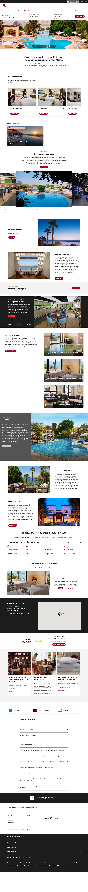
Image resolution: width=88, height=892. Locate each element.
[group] (44, 312)
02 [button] (62, 457)
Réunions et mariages (76, 5)
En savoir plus (44, 167)
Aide (13, 867)
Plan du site (9, 867)
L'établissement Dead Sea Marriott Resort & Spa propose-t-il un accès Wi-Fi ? (38, 767)
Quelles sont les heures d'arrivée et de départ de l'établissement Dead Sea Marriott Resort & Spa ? (42, 750)
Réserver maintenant (10, 350)
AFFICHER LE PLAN (69, 10)
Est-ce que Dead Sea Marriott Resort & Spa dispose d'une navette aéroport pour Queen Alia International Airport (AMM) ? (41, 779)
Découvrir (11, 315)
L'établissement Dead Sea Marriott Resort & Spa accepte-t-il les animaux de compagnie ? (40, 756)
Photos (84, 5)
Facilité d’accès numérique (71, 865)
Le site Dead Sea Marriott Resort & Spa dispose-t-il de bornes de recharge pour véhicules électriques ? (40, 786)
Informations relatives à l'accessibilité (28, 735)
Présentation (47, 5)
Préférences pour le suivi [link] (11, 865)
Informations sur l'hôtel (25, 724)
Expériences (67, 5)
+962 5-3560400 (80, 10)
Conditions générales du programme (40, 865)
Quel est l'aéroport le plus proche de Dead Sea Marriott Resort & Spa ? (36, 773)
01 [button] (55, 457)
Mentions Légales (61, 865)
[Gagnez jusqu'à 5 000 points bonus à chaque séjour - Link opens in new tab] (25, 136)
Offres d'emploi (20, 865)
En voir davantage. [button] (55, 163)
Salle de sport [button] (50, 553)
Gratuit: (50, 817)
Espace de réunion (13, 553)
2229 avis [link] (34, 10)
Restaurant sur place (13, 545)
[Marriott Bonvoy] (83, 1)
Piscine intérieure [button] (69, 545)
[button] (73, 2)
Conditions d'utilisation (28, 865)
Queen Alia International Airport (16, 613)
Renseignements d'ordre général (27, 729)
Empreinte (28, 815)
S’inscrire (11, 237)
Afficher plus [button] (44, 66)
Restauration (60, 5)
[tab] (21, 537)
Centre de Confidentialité (52, 865)
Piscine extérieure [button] (13, 549)
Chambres (54, 5)
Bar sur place (50, 549)
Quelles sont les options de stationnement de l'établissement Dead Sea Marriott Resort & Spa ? (42, 761)
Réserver (60, 588)
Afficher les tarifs (14, 113)
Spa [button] (29, 553)
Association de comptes (59, 644)
